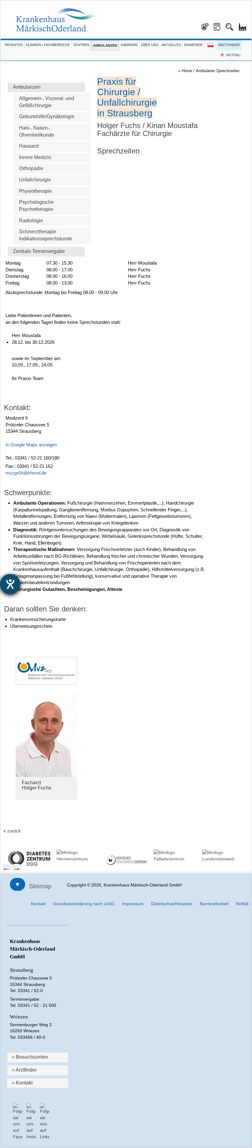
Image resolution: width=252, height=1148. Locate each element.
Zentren (81, 45)
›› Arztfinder (24, 1069)
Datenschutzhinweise (171, 903)
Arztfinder (229, 45)
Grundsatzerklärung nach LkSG (84, 903)
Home (187, 70)
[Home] (56, 20)
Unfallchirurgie (35, 179)
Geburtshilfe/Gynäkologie (46, 116)
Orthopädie (31, 168)
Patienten (14, 45)
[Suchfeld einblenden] (232, 24)
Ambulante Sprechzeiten (217, 70)
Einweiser (193, 45)
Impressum (133, 903)
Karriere (129, 45)
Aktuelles (171, 45)
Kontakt (38, 903)
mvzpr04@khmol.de (26, 472)
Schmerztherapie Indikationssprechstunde (45, 235)
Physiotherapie (35, 191)
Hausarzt (29, 146)
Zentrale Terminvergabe (39, 251)
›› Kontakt (22, 1082)
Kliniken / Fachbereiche (48, 45)
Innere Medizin (35, 157)
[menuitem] (29, 858)
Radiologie (31, 220)
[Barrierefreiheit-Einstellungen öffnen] (10, 584)
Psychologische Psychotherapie (36, 206)
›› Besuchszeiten (30, 1057)
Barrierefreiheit (214, 903)
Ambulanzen (105, 45)
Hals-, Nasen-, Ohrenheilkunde (36, 131)
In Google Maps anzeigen (31, 444)
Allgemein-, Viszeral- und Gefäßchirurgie (46, 102)
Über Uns (149, 45)
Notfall (242, 903)
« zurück (12, 830)
